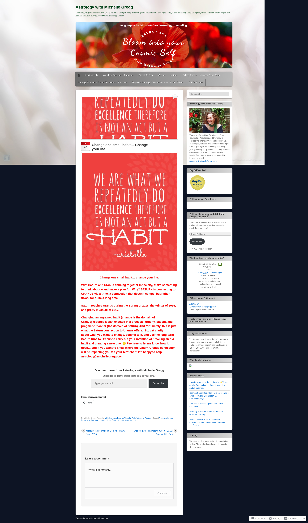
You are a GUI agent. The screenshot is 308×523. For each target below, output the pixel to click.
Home (79, 75)
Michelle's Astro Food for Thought (118, 418)
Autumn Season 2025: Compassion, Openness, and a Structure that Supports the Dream (207, 422)
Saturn (114, 420)
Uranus (133, 420)
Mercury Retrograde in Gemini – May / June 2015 (105, 432)
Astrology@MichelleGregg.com (203, 161)
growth (97, 420)
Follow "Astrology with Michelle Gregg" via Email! (206, 215)
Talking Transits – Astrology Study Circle (201, 75)
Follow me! (197, 241)
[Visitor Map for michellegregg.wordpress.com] (190, 366)
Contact (162, 75)
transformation (123, 420)
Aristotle (162, 418)
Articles (174, 75)
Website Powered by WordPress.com (92, 518)
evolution (90, 420)
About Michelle (91, 75)
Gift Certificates (195, 82)
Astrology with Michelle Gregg (104, 7)
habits (103, 420)
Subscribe (158, 383)
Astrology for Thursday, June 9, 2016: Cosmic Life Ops (153, 432)
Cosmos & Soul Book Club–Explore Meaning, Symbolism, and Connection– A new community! (209, 396)
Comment (162, 493)
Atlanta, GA (194, 304)
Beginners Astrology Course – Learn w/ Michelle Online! (158, 82)
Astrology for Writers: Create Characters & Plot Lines (102, 82)
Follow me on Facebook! (203, 199)
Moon (109, 420)
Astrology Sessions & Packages (118, 75)
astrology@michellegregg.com (202, 307)
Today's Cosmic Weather (141, 418)
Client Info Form (145, 75)
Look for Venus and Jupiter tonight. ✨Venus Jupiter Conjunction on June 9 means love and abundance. (208, 385)
